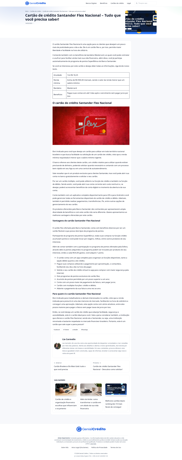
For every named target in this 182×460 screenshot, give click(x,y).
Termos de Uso (115, 447)
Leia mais (93, 444)
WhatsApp (84, 330)
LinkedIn (75, 330)
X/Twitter (66, 330)
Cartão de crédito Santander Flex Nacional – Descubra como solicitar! (108, 366)
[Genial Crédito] (35, 3)
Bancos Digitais (91, 3)
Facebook (57, 330)
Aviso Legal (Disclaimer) (80, 447)
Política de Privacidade (99, 447)
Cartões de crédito (117, 3)
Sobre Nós (64, 447)
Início (26, 11)
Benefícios (103, 3)
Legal (129, 3)
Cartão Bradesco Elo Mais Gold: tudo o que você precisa (70, 366)
